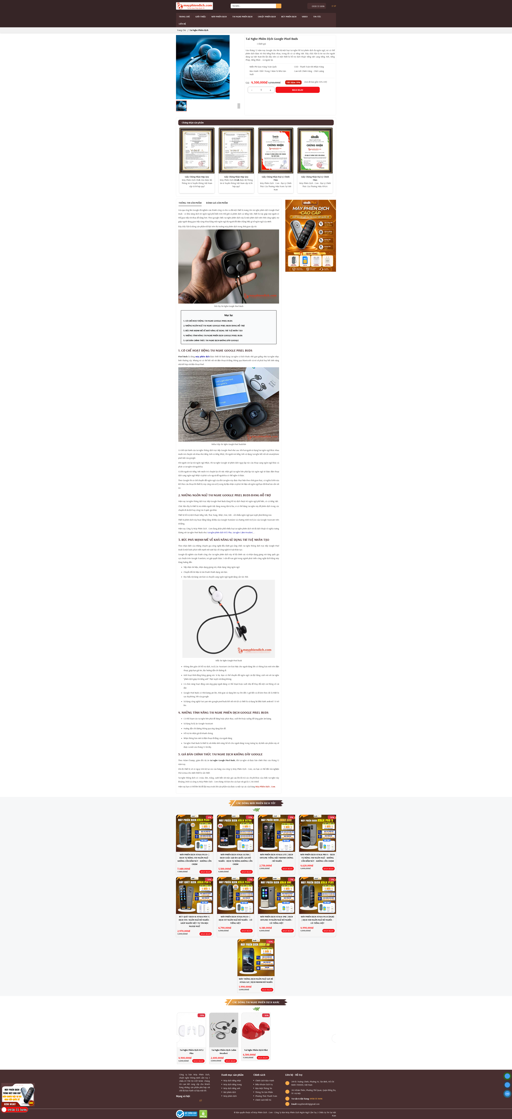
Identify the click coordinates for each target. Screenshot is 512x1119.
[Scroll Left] (177, 106)
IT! (200, 1100)
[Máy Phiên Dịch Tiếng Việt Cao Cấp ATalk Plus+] (310, 235)
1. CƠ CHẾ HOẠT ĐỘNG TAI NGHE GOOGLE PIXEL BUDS (207, 320)
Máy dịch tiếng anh (231, 1088)
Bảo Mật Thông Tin (263, 1088)
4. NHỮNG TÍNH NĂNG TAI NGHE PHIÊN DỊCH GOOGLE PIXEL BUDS (212, 335)
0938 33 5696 (318, 6)
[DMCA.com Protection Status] (204, 1113)
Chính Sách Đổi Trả (263, 1099)
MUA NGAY (206, 871)
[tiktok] (196, 1101)
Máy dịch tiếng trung (232, 1084)
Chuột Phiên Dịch (267, 16)
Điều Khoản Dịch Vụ (264, 1084)
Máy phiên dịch (219, 16)
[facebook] (177, 1101)
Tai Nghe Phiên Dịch (242, 16)
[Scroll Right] (238, 106)
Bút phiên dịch (288, 16)
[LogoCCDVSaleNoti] (187, 1113)
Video (305, 16)
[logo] (194, 5)
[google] (182, 1101)
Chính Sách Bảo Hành (264, 1080)
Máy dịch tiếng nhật (232, 1080)
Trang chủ (184, 16)
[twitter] (186, 1101)
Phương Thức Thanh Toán (266, 1096)
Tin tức (317, 16)
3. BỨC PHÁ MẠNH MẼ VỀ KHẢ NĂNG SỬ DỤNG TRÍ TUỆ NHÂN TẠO (212, 330)
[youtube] (191, 1101)
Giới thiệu (200, 16)
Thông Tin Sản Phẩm (264, 1092)
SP (334, 5)
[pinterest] (205, 1101)
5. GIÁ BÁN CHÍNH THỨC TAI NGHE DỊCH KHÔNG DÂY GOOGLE (211, 340)
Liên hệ (182, 23)
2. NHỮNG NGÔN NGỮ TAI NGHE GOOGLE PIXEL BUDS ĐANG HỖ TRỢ (214, 325)
